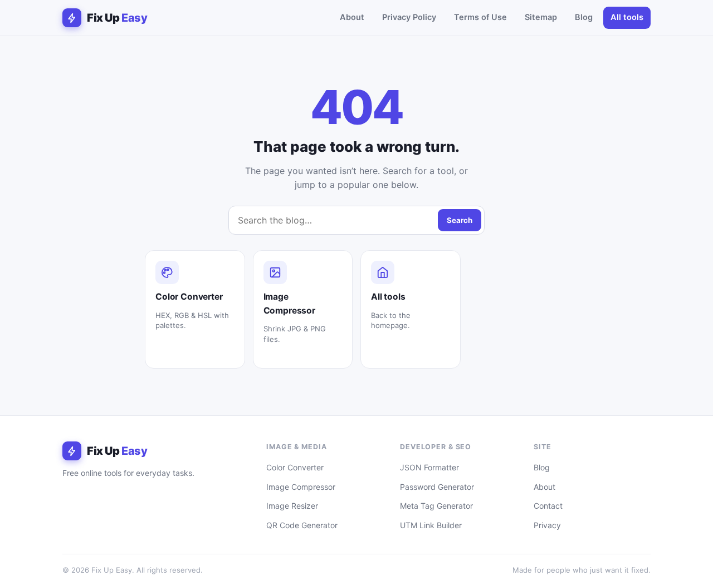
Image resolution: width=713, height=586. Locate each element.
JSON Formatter (429, 467)
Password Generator (437, 486)
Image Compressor (300, 486)
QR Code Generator (302, 525)
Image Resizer (292, 505)
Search (459, 220)
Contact (548, 505)
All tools (627, 17)
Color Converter (295, 467)
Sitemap (541, 17)
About (352, 17)
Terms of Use (480, 17)
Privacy (547, 525)
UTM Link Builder (431, 525)
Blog (584, 17)
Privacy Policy (409, 17)
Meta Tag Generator (436, 505)
